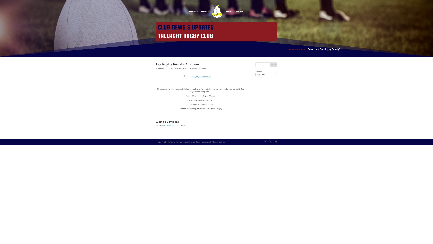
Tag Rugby (191, 68)
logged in (169, 125)
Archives (258, 72)
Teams (228, 11)
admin (160, 68)
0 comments (201, 68)
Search (273, 65)
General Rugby (180, 68)
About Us (192, 11)
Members (204, 11)
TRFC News (239, 11)
